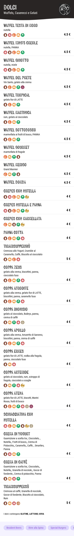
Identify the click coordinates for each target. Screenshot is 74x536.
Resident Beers (13, 527)
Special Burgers (58, 527)
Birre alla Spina (36, 527)
